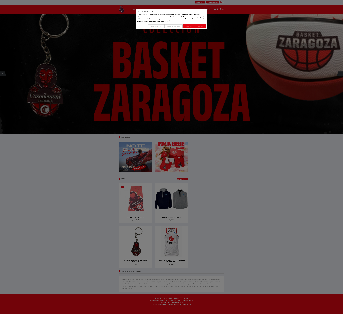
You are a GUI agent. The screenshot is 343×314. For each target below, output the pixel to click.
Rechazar (189, 26)
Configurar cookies (173, 26)
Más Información (156, 26)
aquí (168, 21)
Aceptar (200, 26)
